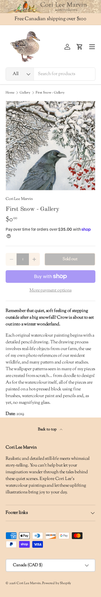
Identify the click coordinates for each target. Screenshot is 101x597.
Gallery (25, 92)
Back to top (48, 429)
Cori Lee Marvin (19, 199)
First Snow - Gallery (50, 92)
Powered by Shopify (56, 583)
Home (10, 92)
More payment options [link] (50, 290)
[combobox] (50, 74)
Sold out (70, 259)
